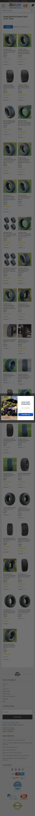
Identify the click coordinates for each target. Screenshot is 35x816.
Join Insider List (26, 414)
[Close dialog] (32, 397)
